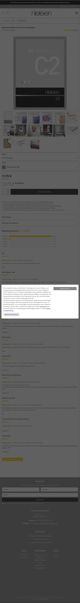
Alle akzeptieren (65, 288)
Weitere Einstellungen (11, 314)
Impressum (43, 306)
